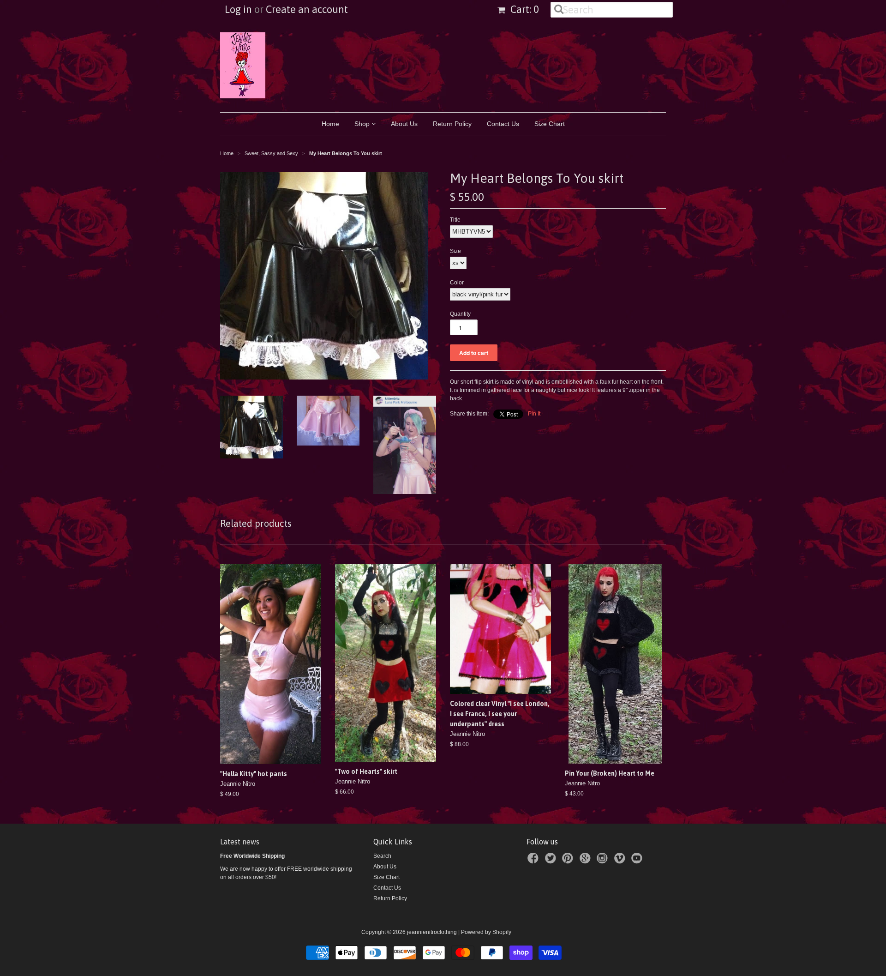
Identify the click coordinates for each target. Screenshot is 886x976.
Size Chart (549, 123)
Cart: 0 (523, 9)
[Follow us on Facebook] (534, 861)
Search (382, 856)
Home (330, 123)
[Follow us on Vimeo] (621, 861)
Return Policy (452, 123)
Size (455, 251)
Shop (362, 123)
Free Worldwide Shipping (252, 856)
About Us (404, 123)
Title (455, 220)
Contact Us (503, 123)
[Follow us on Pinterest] (569, 861)
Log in (238, 9)
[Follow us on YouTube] (638, 861)
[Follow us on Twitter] (552, 861)
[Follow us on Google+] (586, 861)
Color (457, 282)
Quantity (460, 314)
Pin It (534, 413)
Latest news (239, 841)
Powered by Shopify (486, 932)
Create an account (307, 9)
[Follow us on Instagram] (604, 861)
